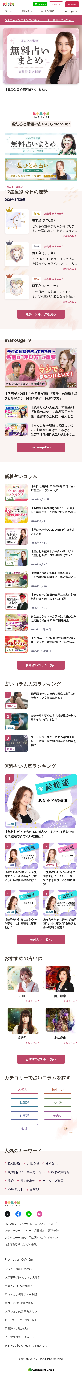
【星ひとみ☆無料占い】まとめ (26, 89)
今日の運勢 (47, 11)
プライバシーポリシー (18, 1230)
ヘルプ (53, 1223)
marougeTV (70, 11)
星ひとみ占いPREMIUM (19, 1303)
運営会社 (53, 1230)
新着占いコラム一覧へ (41, 665)
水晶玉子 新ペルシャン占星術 (22, 1277)
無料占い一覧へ (41, 940)
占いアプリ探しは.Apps (19, 1337)
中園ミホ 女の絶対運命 (18, 1286)
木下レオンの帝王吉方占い (21, 1311)
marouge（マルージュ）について (25, 1223)
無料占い (26, 11)
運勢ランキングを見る (41, 314)
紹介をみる (32, 1001)
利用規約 (39, 1230)
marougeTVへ (41, 447)
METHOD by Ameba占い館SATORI (26, 1345)
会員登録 (72, 4)
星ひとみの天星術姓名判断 (21, 1294)
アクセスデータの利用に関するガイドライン (31, 1237)
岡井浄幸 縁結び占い (17, 1328)
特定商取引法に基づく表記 (21, 1244)
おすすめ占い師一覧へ (41, 1059)
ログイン (56, 4)
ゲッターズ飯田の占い (18, 1269)
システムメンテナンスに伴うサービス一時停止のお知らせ (39, 20)
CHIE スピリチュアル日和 (20, 1320)
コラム (9, 11)
